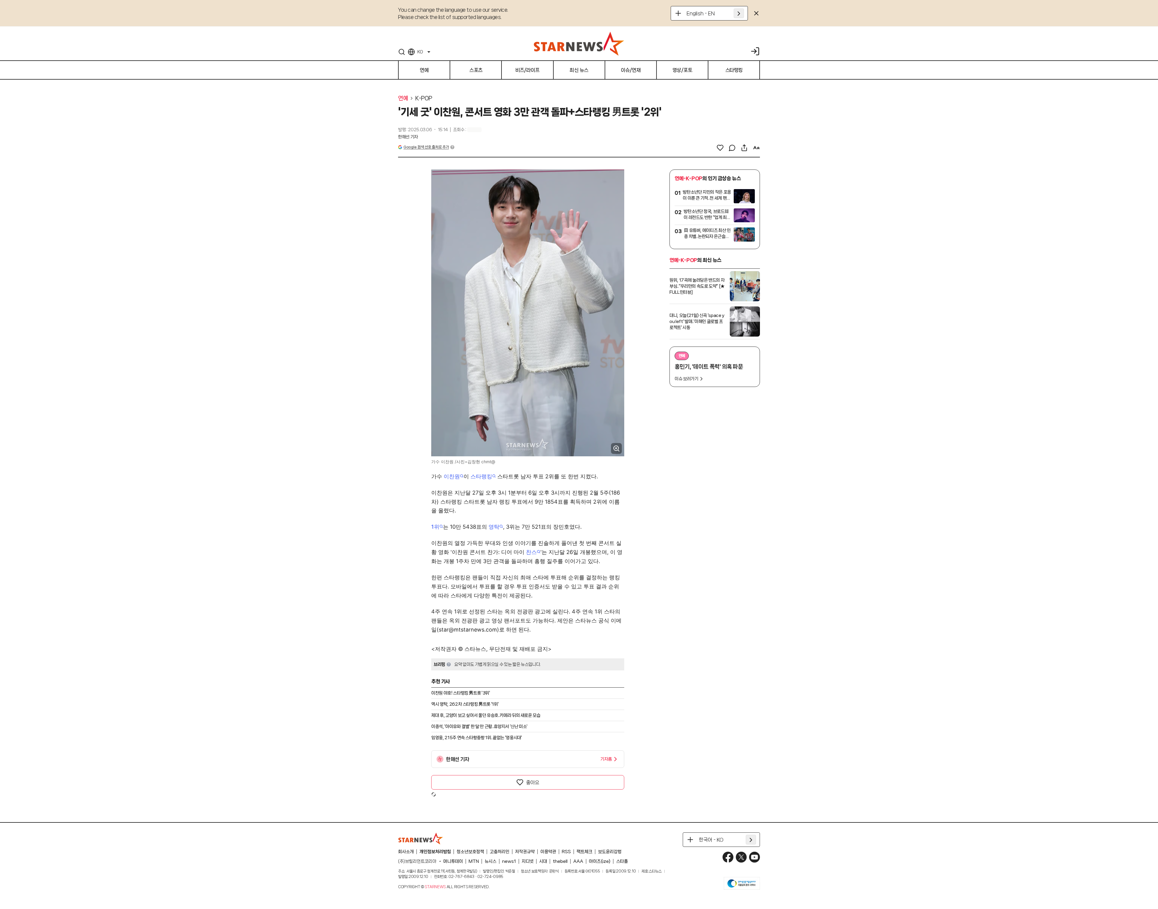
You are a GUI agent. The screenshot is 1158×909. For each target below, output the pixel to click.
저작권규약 (525, 851)
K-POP (423, 98)
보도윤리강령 (610, 851)
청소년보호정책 (470, 851)
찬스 (531, 552)
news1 (509, 861)
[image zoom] (616, 448)
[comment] (732, 147)
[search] (401, 51)
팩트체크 (584, 851)
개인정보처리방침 (435, 851)
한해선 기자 (408, 137)
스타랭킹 (481, 476)
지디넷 (527, 861)
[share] (744, 147)
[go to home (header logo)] (579, 43)
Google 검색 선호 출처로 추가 (426, 147)
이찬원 (452, 476)
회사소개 (406, 851)
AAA (578, 861)
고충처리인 (499, 851)
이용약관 (548, 851)
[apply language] (739, 13)
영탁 (494, 527)
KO (420, 51)
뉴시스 (490, 861)
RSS (566, 851)
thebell (560, 861)
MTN (474, 861)
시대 (543, 861)
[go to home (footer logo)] (420, 838)
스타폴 (622, 861)
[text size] (756, 147)
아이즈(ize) (599, 861)
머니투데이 (453, 861)
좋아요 (532, 782)
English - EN (701, 13)
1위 (435, 527)
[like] (720, 147)
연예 (403, 98)
